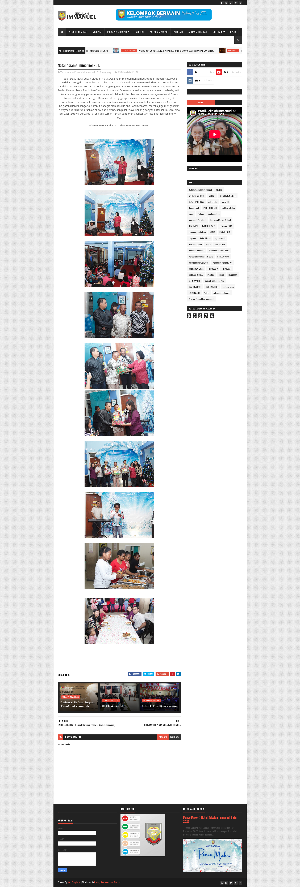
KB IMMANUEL (225, 232)
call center (212, 201)
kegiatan (192, 238)
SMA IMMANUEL (195, 286)
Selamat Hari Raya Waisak (219, 50)
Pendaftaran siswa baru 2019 (201, 256)
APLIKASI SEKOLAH (198, 31)
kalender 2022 (226, 226)
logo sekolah (220, 238)
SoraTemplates (74, 882)
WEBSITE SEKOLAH (78, 31)
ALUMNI (219, 189)
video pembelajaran (221, 292)
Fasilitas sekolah (228, 207)
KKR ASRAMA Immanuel (112, 706)
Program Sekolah (117, 31)
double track (194, 207)
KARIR (212, 232)
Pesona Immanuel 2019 (222, 262)
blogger (163, 737)
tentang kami (228, 286)
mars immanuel (195, 244)
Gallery (201, 214)
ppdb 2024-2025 (96, 50)
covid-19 (225, 201)
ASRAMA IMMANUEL (128, 72)
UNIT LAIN (218, 31)
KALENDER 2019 (208, 226)
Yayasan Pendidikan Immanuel (201, 299)
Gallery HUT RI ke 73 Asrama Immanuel (159, 706)
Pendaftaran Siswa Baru (219, 250)
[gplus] (231, 3)
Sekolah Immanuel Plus (214, 280)
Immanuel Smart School (220, 220)
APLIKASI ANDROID (196, 195)
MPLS (208, 244)
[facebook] (222, 3)
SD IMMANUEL (194, 280)
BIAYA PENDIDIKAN (196, 201)
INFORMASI (200, 50)
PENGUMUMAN (223, 256)
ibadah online (214, 214)
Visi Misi (97, 31)
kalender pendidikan (197, 232)
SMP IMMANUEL (212, 286)
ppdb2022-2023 (196, 274)
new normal (220, 244)
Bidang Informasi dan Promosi (107, 882)
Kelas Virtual (205, 238)
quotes (221, 274)
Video (206, 292)
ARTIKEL (212, 195)
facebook (174, 737)
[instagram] (226, 3)
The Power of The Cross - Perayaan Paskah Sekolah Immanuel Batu (77, 704)
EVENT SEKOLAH (210, 207)
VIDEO (200, 102)
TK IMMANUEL (194, 292)
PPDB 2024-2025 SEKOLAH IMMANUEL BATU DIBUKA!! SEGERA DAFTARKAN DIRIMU (143, 50)
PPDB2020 (213, 268)
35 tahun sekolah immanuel (200, 189)
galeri (191, 214)
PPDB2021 (226, 268)
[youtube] (222, 883)
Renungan (232, 274)
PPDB (233, 31)
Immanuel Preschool (197, 220)
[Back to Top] (240, 883)
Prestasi (178, 31)
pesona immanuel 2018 (198, 262)
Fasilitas (139, 31)
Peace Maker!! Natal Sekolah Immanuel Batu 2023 (210, 819)
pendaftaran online (197, 250)
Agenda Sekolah (159, 31)
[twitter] (236, 3)
